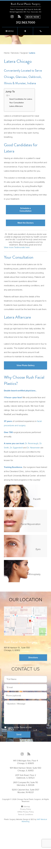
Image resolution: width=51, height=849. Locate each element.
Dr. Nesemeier (33, 447)
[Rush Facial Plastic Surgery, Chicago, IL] (25, 7)
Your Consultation (16, 103)
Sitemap (27, 807)
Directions (33, 657)
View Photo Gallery (26, 365)
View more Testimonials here (17, 247)
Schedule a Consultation (26, 209)
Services (15, 53)
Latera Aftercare (16, 106)
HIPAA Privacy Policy (25, 812)
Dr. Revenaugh (31, 443)
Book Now (32, 16)
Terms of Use (26, 727)
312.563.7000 (25, 22)
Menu (10, 31)
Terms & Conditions (25, 814)
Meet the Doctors (26, 223)
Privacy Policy (25, 809)
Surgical (23, 53)
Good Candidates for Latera (20, 99)
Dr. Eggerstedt (16, 447)
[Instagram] (12, 17)
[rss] (19, 17)
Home (6, 53)
